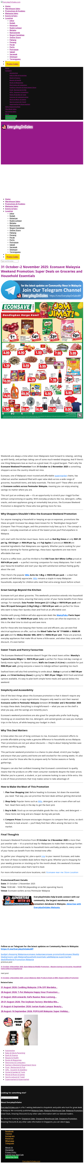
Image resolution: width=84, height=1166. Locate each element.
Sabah (12, 52)
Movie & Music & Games (18, 99)
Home (7, 6)
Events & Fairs (11, 16)
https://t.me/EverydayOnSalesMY (17, 949)
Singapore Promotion (68, 1118)
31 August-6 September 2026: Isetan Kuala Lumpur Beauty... (32, 1006)
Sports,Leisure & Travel (18, 102)
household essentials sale (38, 957)
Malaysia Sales (11, 13)
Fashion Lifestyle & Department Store (23, 87)
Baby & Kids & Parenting (18, 75)
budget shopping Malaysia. (13, 954)
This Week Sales (11, 109)
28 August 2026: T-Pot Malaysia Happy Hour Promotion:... (30, 992)
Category (8, 71)
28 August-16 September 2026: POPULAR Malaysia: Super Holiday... (35, 1011)
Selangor (14, 57)
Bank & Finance (15, 78)
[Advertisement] (42, 148)
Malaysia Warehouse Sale (54, 1110)
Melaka (13, 30)
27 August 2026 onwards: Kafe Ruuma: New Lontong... (29, 997)
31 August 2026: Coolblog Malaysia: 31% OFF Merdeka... (29, 987)
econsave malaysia (35, 954)
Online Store (15, 37)
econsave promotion (53, 954)
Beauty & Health (15, 80)
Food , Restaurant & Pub (18, 90)
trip (43, 856)
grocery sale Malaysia (16, 957)
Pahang (13, 40)
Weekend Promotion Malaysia (20, 959)
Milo (27, 575)
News (7, 114)
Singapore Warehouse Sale (47, 1118)
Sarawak (13, 54)
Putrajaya (14, 49)
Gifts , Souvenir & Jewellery (19, 92)
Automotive (14, 73)
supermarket (61, 475)
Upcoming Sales (10, 112)
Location (9, 18)
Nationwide (15, 32)
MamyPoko (62, 615)
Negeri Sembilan (17, 35)
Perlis (12, 47)
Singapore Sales (28, 1118)
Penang (13, 42)
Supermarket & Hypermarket (20, 104)
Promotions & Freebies (15, 11)
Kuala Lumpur (16, 28)
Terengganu (15, 59)
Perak (12, 45)
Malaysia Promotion (74, 1110)
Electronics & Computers (18, 85)
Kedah (12, 23)
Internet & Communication (19, 97)
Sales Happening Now (12, 107)
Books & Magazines (16, 83)
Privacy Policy (10, 1152)
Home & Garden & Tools (18, 95)
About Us (9, 1147)
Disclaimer (9, 1150)
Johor (12, 20)
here (68, 1122)
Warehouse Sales (12, 8)
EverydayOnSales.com (10, 1107)
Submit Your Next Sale (14, 1155)
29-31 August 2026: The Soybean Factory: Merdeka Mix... (30, 1001)
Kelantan (14, 25)
